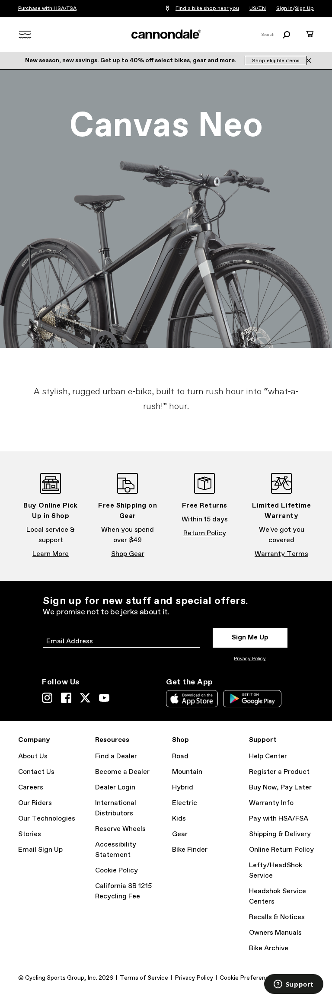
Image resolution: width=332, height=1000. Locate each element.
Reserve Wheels (120, 829)
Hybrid (182, 787)
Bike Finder (190, 849)
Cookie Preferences (247, 978)
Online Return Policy (281, 849)
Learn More (50, 554)
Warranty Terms (281, 554)
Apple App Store (192, 698)
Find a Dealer (116, 756)
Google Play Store (252, 698)
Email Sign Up (40, 849)
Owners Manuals (275, 932)
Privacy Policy (250, 658)
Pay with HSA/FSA (278, 818)
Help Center (268, 756)
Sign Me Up (250, 637)
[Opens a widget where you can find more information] (293, 985)
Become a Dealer (122, 771)
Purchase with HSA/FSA (47, 8)
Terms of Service (144, 978)
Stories (29, 834)
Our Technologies (46, 818)
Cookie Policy (116, 870)
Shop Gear (127, 554)
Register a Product (279, 771)
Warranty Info (271, 803)
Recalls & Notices (277, 917)
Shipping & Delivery (280, 834)
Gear (180, 834)
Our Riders (35, 803)
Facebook (66, 698)
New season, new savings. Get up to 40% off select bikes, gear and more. (131, 60)
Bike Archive (268, 948)
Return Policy (204, 533)
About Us (33, 756)
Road (180, 756)
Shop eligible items (276, 61)
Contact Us (36, 771)
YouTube (104, 698)
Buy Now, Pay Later (280, 787)
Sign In (284, 8)
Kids (179, 818)
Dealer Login (115, 787)
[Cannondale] (166, 34)
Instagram (47, 698)
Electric (184, 803)
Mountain (187, 771)
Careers (30, 787)
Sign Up (304, 8)
